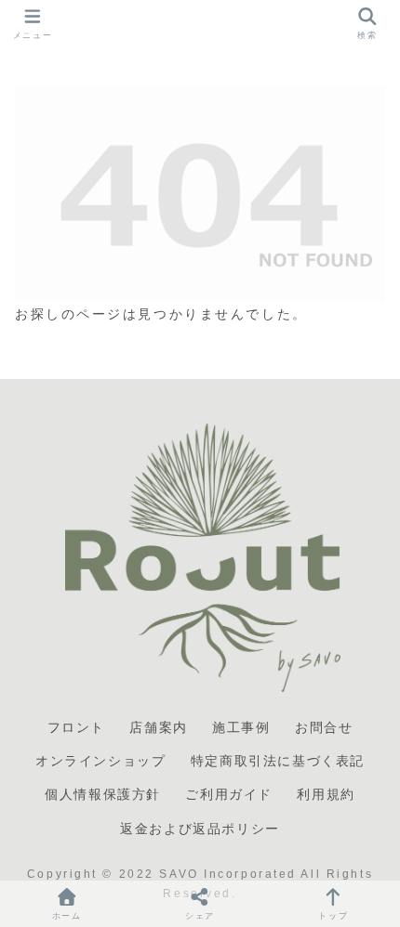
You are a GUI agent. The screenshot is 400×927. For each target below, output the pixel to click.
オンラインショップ (100, 760)
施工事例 (241, 727)
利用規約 (325, 794)
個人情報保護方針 (103, 794)
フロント (76, 727)
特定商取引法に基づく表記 (278, 760)
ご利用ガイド (229, 794)
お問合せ (324, 727)
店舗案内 (158, 727)
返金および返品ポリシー (200, 828)
